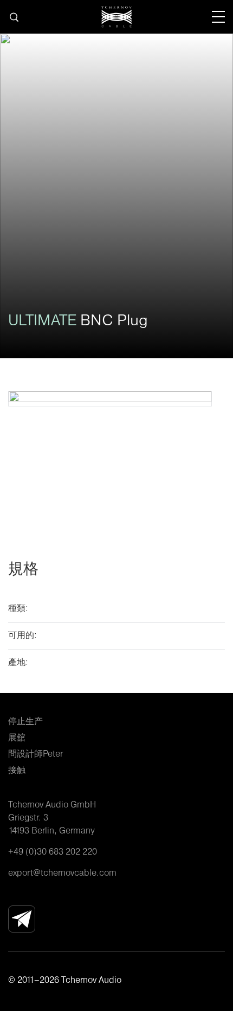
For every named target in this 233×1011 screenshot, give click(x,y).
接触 (16, 769)
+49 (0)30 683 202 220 (52, 851)
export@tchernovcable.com (62, 872)
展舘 (16, 737)
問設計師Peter (35, 753)
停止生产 (25, 720)
